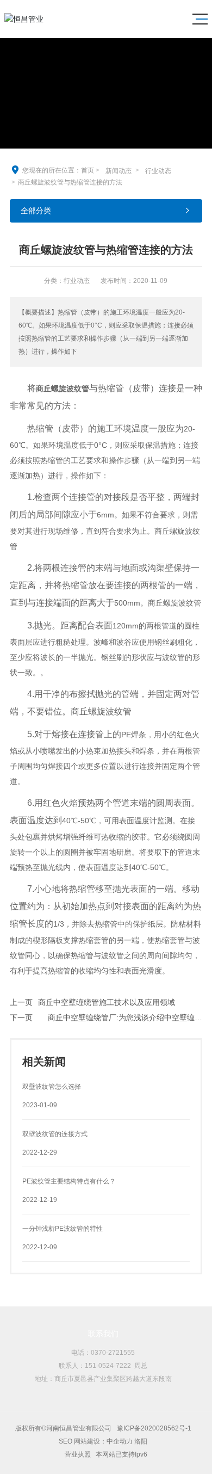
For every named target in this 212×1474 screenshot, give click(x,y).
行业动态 (158, 171)
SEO (65, 1441)
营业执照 (78, 1454)
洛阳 (140, 1441)
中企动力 (120, 1441)
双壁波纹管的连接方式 (55, 1134)
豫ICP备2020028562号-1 (154, 1428)
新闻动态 (118, 171)
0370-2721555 (113, 1352)
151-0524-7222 (108, 1366)
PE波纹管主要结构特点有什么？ (69, 1181)
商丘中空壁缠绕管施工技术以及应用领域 (106, 1002)
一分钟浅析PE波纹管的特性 (62, 1228)
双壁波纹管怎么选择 (51, 1086)
